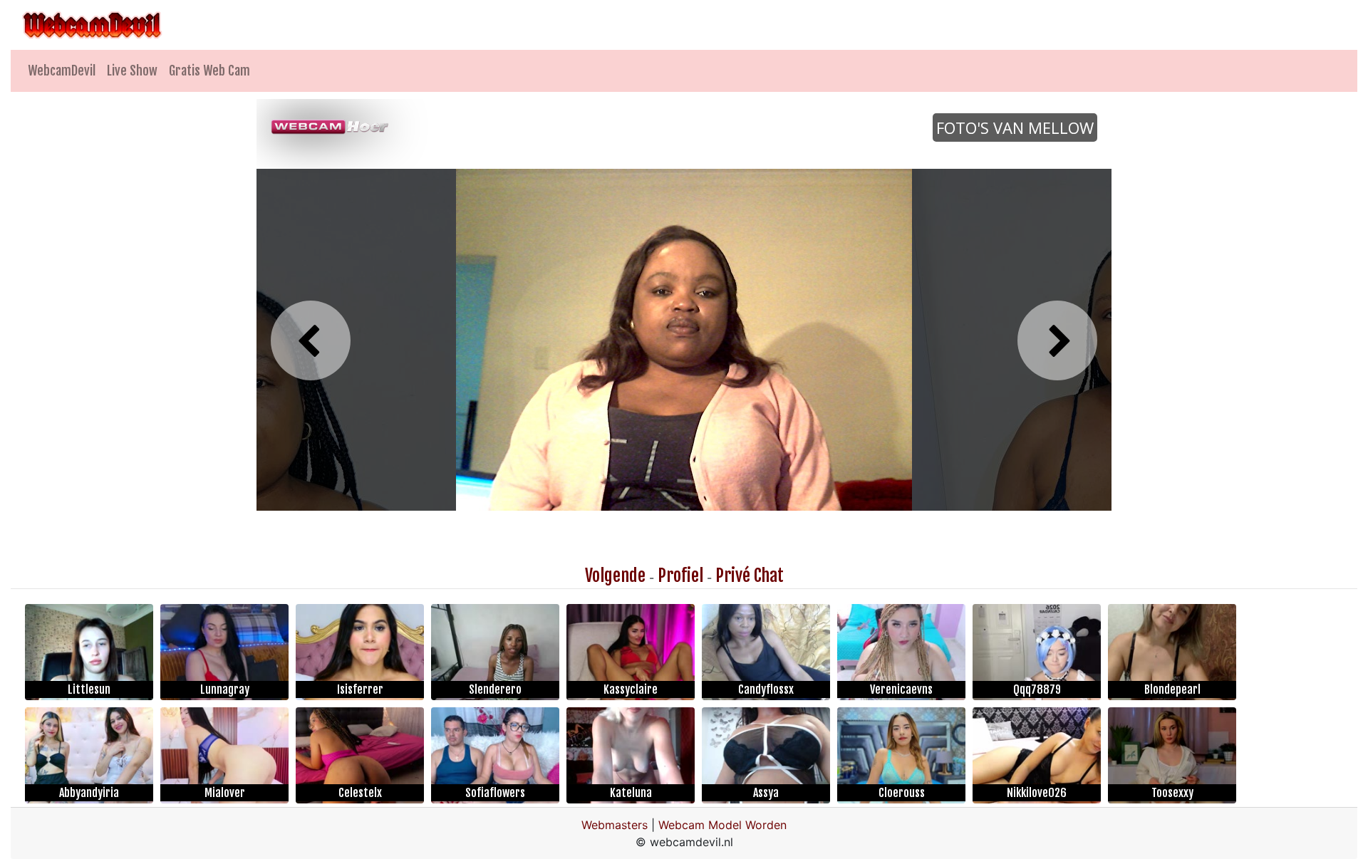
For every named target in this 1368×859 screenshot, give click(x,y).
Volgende (615, 575)
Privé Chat (749, 575)
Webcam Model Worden (722, 825)
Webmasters (614, 825)
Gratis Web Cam (209, 70)
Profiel (680, 575)
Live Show (132, 70)
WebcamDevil (61, 70)
